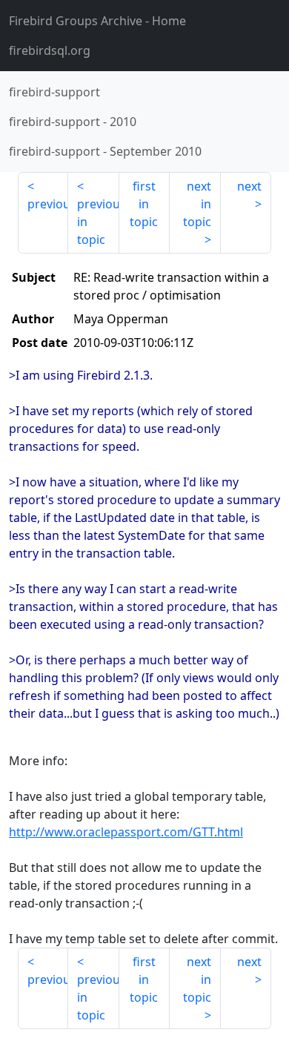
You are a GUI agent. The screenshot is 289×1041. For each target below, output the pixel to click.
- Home (97, 21)
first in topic (144, 204)
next (249, 186)
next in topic (197, 204)
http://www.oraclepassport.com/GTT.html (126, 832)
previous (47, 204)
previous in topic (98, 222)
